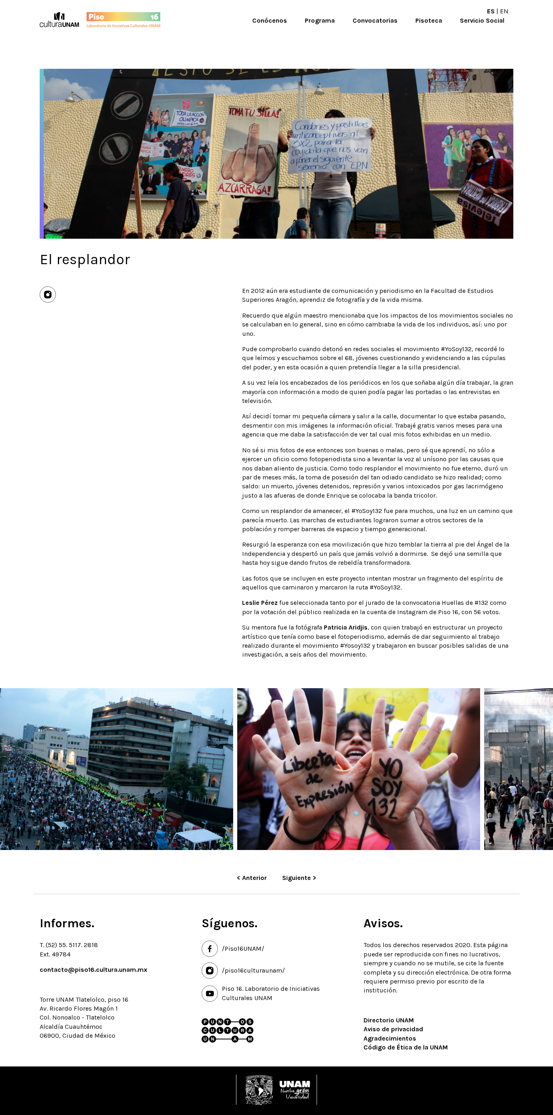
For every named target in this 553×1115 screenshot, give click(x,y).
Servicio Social (482, 20)
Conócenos (269, 20)
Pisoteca (428, 20)
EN (504, 11)
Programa (320, 20)
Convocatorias (375, 20)
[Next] (540, 770)
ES (491, 11)
